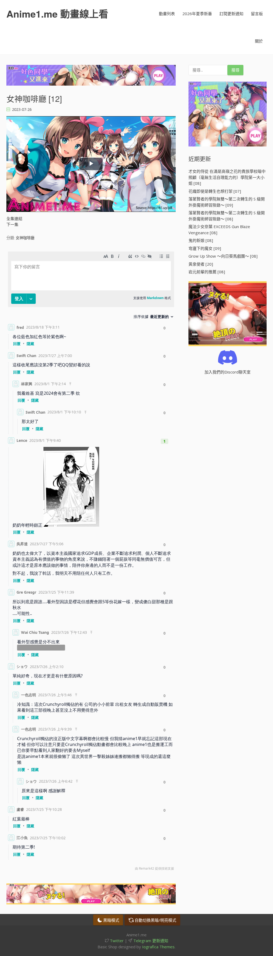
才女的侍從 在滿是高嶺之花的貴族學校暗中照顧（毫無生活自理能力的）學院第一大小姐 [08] (227, 177)
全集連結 (14, 218)
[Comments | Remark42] (91, 562)
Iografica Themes (158, 946)
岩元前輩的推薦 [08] (206, 271)
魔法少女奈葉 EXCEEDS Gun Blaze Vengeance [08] (219, 229)
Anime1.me (57, 13)
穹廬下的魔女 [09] (204, 248)
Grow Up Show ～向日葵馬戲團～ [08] (223, 256)
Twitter (116, 940)
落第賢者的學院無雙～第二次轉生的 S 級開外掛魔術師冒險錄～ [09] (226, 202)
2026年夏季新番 (197, 13)
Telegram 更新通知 (150, 940)
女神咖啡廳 (25, 237)
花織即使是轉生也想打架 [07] (214, 191)
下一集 (12, 224)
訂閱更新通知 (231, 13)
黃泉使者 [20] (200, 264)
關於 (259, 41)
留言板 (257, 13)
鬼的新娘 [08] (200, 240)
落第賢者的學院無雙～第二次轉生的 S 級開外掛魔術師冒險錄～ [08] (226, 215)
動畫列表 (167, 13)
